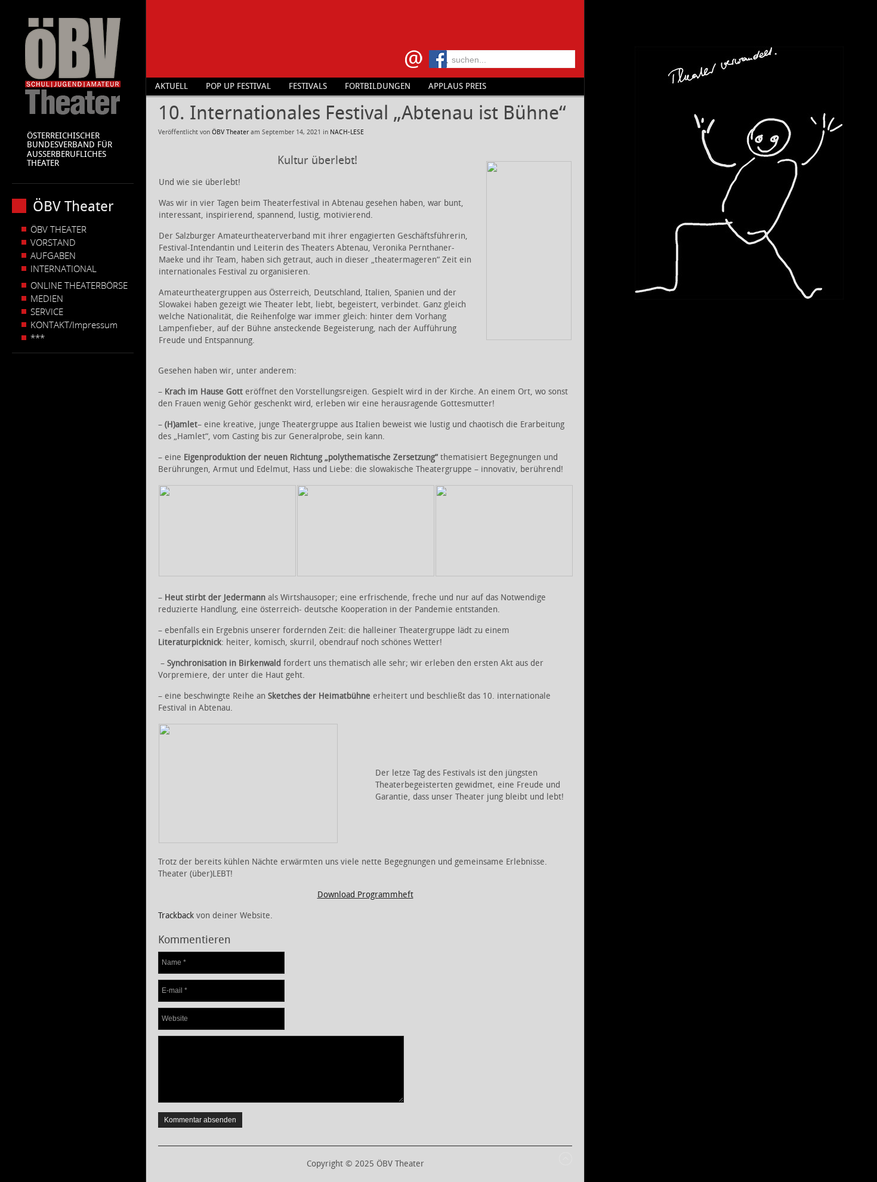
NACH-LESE (347, 132)
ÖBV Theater (230, 132)
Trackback (176, 916)
